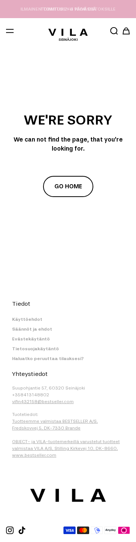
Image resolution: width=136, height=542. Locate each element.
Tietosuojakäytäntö (35, 348)
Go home (68, 186)
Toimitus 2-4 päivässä (68, 9)
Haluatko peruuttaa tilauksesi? (48, 358)
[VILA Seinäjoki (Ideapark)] (68, 32)
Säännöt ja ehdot (32, 329)
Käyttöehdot (27, 319)
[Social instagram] (10, 530)
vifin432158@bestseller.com (43, 401)
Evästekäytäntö (31, 339)
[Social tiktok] (22, 530)
